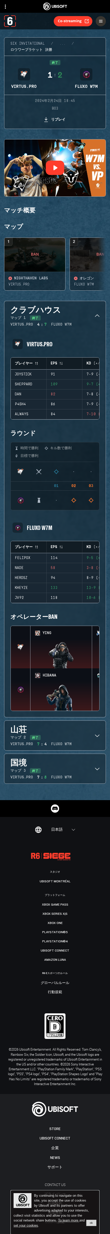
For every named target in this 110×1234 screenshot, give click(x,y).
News (55, 1158)
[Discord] (55, 808)
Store (55, 1129)
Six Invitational (27, 44)
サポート (55, 1167)
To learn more (68, 1220)
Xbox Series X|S (55, 914)
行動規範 (55, 992)
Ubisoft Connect (55, 1138)
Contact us (55, 1184)
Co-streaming (70, 20)
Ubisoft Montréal (55, 881)
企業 (55, 1148)
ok (91, 1222)
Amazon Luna (55, 960)
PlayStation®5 (55, 932)
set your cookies (26, 1225)
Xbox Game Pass (55, 904)
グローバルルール (55, 983)
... (62, 44)
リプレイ (58, 119)
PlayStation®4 (55, 941)
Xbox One (55, 923)
